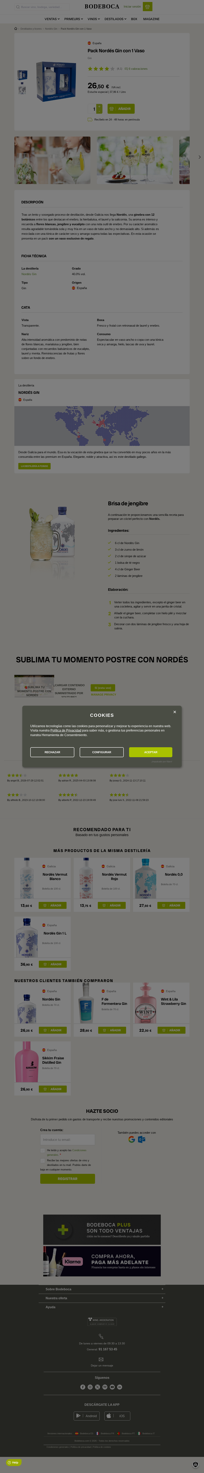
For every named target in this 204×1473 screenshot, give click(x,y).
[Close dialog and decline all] (175, 712)
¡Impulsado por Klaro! (161, 761)
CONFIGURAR (101, 752)
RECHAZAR (52, 752)
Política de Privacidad (65, 730)
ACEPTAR (150, 752)
